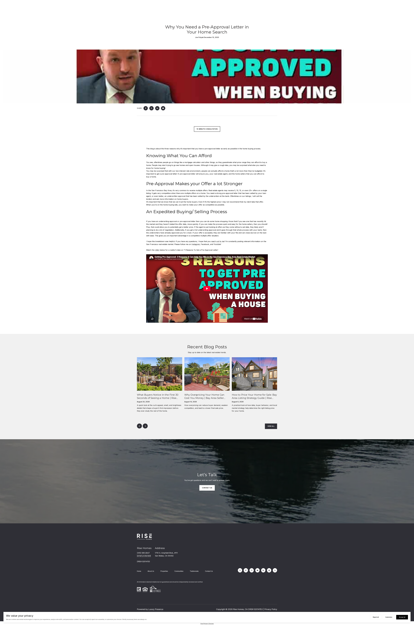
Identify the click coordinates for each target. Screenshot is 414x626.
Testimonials (194, 571)
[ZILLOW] (269, 570)
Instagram (196, 244)
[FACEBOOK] (246, 570)
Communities (178, 571)
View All (270, 426)
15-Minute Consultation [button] (207, 129)
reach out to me (217, 241)
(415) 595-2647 (143, 553)
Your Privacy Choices (207, 623)
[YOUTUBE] (257, 570)
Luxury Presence (155, 609)
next (145, 426)
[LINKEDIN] (263, 570)
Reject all (376, 617)
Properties (164, 571)
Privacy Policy (270, 609)
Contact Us (209, 571)
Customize (388, 617)
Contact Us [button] (207, 488)
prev (139, 426)
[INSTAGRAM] (251, 570)
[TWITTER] (240, 570)
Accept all (402, 617)
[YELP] (275, 570)
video (157, 250)
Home (139, 571)
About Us (151, 571)
